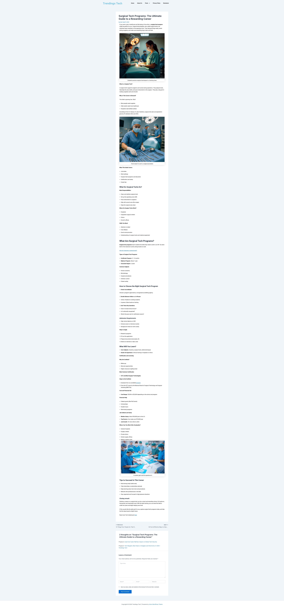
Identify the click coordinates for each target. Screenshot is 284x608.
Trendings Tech (112, 3)
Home (132, 3)
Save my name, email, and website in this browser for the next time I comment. (140, 587)
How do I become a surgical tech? (128, 250)
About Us (139, 3)
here (136, 515)
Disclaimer (166, 3)
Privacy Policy (156, 3)
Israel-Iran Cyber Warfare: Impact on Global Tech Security (141, 542)
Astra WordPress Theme (155, 604)
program (138, 383)
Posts (146, 3)
